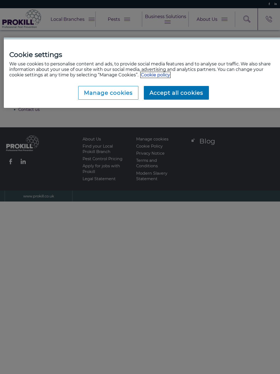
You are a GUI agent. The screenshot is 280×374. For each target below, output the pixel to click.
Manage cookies (108, 93)
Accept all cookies (176, 93)
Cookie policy (155, 74)
